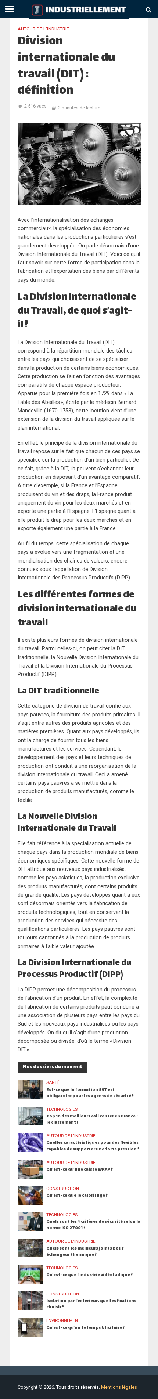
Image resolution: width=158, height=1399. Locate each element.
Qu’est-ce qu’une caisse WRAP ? (79, 1170)
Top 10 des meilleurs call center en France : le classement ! (92, 1119)
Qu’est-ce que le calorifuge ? (77, 1196)
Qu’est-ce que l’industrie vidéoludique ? (89, 1275)
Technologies (62, 1109)
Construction (62, 1188)
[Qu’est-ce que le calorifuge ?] (30, 1195)
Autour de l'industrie (43, 29)
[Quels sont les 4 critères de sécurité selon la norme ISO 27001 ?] (30, 1221)
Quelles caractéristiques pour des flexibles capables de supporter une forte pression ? (92, 1146)
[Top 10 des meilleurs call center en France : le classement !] (30, 1115)
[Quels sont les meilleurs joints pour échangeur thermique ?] (30, 1247)
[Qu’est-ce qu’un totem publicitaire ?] (30, 1327)
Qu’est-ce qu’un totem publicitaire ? (85, 1328)
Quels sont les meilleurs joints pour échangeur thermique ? (84, 1252)
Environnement (63, 1320)
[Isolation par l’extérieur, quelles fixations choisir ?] (30, 1300)
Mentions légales (119, 1387)
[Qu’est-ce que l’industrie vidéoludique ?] (30, 1274)
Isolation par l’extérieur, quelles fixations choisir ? (91, 1304)
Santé (53, 1082)
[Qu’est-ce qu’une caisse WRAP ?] (30, 1169)
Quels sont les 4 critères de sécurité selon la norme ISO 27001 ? (93, 1225)
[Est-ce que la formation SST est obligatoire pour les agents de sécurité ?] (30, 1089)
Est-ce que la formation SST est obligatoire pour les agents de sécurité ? (90, 1093)
